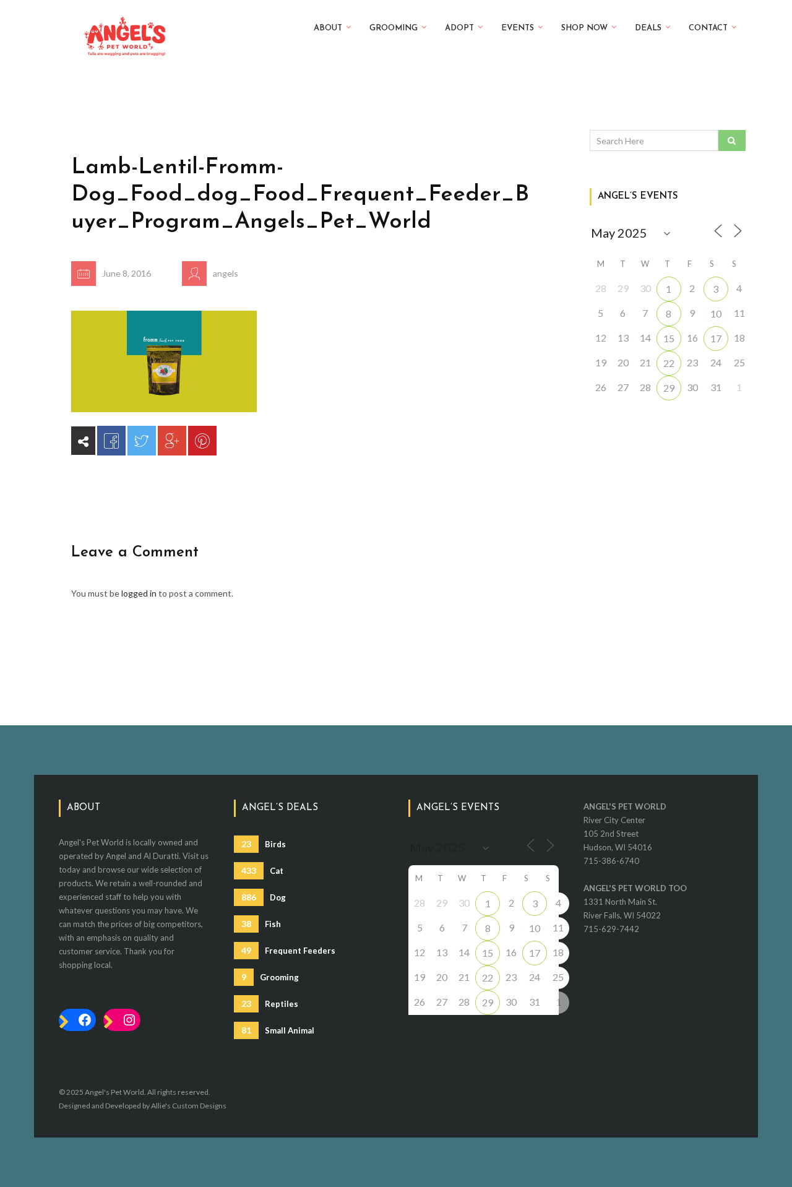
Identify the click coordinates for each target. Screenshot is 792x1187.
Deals (648, 28)
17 (715, 338)
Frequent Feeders (288, 950)
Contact (708, 28)
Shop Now (584, 28)
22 (668, 363)
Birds (263, 844)
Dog (263, 897)
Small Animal (277, 1030)
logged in (139, 593)
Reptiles (269, 1003)
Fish (261, 923)
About (328, 28)
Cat (262, 870)
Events (517, 28)
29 (668, 388)
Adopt (459, 28)
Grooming (393, 28)
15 (668, 338)
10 (715, 313)
